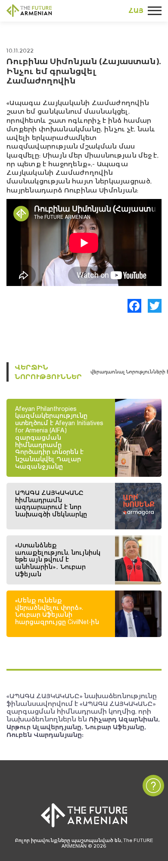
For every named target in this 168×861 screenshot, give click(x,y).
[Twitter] (155, 306)
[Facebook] (134, 306)
